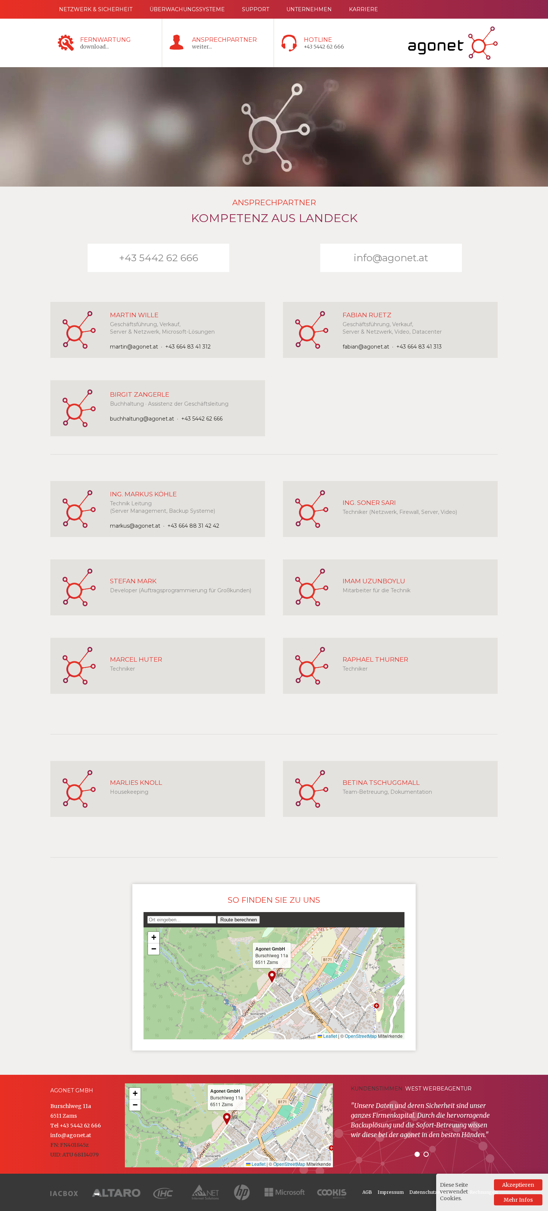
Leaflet (329, 1036)
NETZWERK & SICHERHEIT (95, 9)
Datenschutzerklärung (434, 1192)
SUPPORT (255, 9)
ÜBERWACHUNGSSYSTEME (187, 9)
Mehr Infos (518, 1199)
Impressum (391, 1192)
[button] (272, 976)
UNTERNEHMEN (309, 9)
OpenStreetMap (361, 1036)
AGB (367, 1192)
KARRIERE (363, 9)
